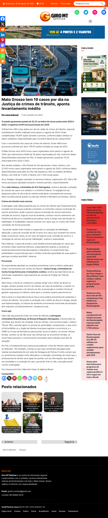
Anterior (8, 441)
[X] (9, 378)
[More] (40, 378)
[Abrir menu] (105, 8)
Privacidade (65, 4)
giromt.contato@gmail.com (19, 491)
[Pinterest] (14, 378)
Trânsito (22, 450)
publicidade (87, 48)
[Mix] (2, 50)
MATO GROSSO (9, 450)
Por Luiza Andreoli (10, 115)
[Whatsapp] (19, 378)
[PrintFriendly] (35, 378)
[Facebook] (4, 378)
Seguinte (69, 441)
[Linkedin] (2, 34)
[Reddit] (2, 29)
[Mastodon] (2, 45)
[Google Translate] (30, 378)
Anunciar (54, 4)
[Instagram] (24, 378)
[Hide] (1, 66)
